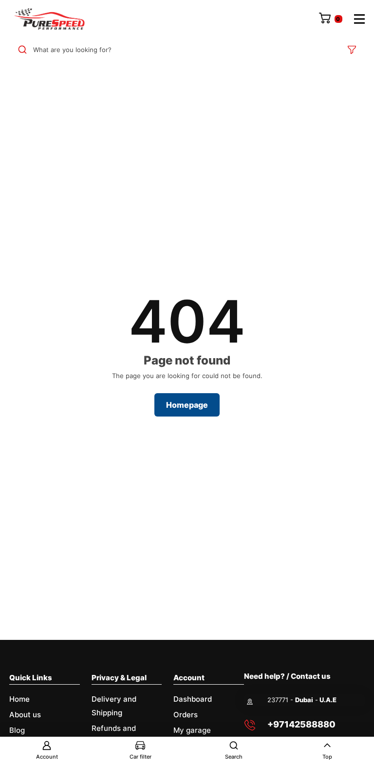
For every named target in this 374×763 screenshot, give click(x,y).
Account (47, 756)
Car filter (140, 756)
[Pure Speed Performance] (49, 19)
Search (234, 756)
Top (327, 756)
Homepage (187, 405)
